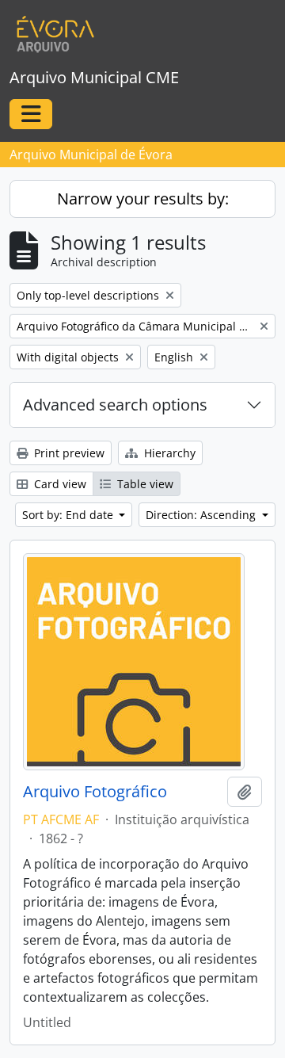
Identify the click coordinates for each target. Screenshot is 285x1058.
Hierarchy (168, 452)
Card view (58, 483)
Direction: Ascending (202, 514)
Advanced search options (115, 404)
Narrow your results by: (143, 198)
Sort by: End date (69, 514)
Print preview (67, 452)
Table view (143, 483)
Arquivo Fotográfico (95, 791)
